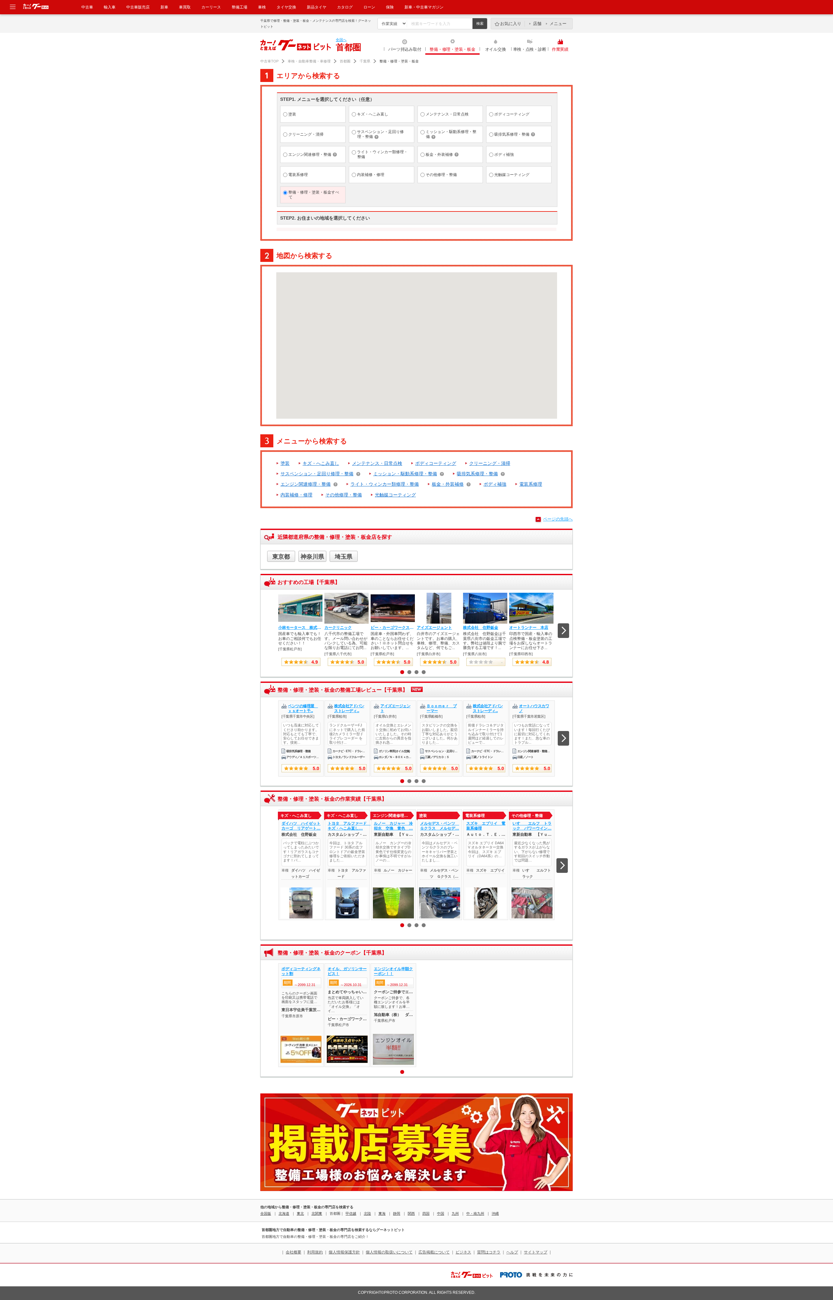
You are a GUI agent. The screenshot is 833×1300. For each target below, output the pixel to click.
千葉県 (365, 61)
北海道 (284, 1213)
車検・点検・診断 (529, 49)
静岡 (396, 1213)
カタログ (345, 7)
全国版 (265, 1213)
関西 (411, 1213)
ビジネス (463, 1252)
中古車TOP (269, 61)
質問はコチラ (488, 1252)
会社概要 (293, 1252)
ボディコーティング (435, 463)
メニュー (558, 23)
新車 (164, 7)
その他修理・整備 (343, 494)
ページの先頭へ (558, 519)
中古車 (87, 7)
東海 (382, 1213)
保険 (390, 7)
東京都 (281, 556)
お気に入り (510, 23)
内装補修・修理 (296, 494)
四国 (426, 1213)
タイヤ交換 (286, 7)
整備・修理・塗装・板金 (452, 49)
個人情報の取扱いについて (389, 1252)
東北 (300, 1213)
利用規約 (315, 1252)
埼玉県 (343, 556)
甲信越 (351, 1213)
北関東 (316, 1213)
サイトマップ (535, 1252)
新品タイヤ (316, 7)
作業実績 (560, 49)
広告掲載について (434, 1252)
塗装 (285, 463)
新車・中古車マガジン (424, 7)
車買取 (185, 7)
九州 (455, 1213)
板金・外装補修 (448, 484)
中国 (440, 1213)
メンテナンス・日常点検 (377, 463)
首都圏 (345, 61)
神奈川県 (312, 556)
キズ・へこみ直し (321, 463)
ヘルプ (512, 1252)
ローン (369, 7)
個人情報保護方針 (344, 1252)
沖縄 (495, 1213)
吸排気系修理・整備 (477, 473)
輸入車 (110, 7)
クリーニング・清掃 (489, 463)
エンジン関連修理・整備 (305, 484)
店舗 (537, 23)
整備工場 (239, 7)
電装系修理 (530, 484)
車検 (262, 7)
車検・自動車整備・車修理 (309, 61)
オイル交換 (495, 49)
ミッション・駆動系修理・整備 (405, 473)
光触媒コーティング (395, 494)
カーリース (211, 7)
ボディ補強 (495, 484)
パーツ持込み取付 (404, 49)
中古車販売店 (138, 7)
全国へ (341, 40)
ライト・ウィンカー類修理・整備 (384, 484)
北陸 (367, 1213)
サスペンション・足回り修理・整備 (316, 473)
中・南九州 (475, 1213)
